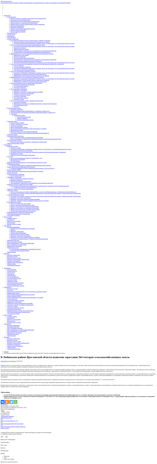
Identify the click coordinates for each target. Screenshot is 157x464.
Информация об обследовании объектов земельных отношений (31, 75)
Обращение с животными (14, 177)
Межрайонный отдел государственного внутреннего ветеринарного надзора (31, 53)
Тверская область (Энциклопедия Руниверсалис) (24, 23)
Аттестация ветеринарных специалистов (18, 214)
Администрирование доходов (22, 95)
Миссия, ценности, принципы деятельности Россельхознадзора (28, 18)
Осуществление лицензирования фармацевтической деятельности (32, 52)
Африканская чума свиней (21, 49)
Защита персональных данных (18, 127)
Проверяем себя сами (13, 240)
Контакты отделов (19, 99)
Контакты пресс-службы (14, 224)
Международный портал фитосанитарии (12, 423)
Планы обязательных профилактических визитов (21, 167)
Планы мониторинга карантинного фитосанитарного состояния (32, 42)
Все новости (4, 404)
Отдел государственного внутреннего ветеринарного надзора (27, 45)
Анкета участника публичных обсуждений (22, 205)
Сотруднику (13, 114)
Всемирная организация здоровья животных (13, 426)
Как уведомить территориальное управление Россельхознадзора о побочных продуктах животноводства (39, 186)
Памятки (12, 230)
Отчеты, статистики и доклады (19, 124)
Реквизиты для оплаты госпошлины (24, 93)
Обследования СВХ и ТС (17, 175)
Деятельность (7, 145)
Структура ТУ (11, 34)
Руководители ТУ (12, 33)
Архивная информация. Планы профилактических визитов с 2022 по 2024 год (32, 168)
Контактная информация (17, 26)
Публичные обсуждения (14, 202)
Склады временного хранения (22, 67)
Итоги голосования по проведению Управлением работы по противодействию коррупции (35, 139)
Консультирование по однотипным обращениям (23, 131)
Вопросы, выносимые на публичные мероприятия (24, 206)
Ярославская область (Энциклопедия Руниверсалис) (25, 21)
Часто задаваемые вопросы (18, 31)
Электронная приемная (13, 265)
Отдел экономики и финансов (18, 89)
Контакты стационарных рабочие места (18, 259)
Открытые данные (12, 134)
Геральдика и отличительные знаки (20, 20)
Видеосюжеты (11, 222)
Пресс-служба (8, 217)
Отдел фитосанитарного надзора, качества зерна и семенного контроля (30, 40)
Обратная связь (11, 252)
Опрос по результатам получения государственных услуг (26, 158)
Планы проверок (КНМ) (17, 123)
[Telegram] (11, 402)
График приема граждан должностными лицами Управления (27, 24)
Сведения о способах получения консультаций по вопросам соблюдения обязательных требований (38, 152)
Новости (13, 361)
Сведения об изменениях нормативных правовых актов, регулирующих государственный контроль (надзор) (44, 43)
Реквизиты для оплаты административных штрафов (28, 92)
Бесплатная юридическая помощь (19, 234)
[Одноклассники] (7, 402)
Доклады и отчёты (15, 147)
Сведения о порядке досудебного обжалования (20, 189)
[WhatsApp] (15, 402)
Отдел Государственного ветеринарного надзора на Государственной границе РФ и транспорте (37, 64)
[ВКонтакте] (3, 402)
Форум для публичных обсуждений (20, 203)
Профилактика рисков (16, 130)
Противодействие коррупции (15, 136)
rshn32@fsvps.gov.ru (6, 418)
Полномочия (10, 36)
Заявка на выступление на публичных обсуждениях (24, 209)
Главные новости (12, 218)
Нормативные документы (14, 246)
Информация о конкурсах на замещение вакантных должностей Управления (35, 103)
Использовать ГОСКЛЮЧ (17, 159)
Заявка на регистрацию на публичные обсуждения (24, 208)
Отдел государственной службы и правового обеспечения (26, 100)
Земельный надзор (6, 361)
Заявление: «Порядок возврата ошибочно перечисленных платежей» (29, 200)
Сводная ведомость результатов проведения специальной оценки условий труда (32, 112)
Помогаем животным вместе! (25, 120)
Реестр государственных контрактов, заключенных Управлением (28, 142)
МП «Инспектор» (15, 161)
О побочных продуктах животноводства (25, 187)
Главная (6, 351)
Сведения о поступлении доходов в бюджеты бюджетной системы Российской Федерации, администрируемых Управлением (45, 193)
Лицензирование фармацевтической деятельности (28, 61)
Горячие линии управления (18, 30)
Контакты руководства (13, 255)
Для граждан (7, 225)
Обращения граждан (13, 247)
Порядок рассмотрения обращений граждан (22, 28)
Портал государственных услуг (9, 420)
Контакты (16, 106)
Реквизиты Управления (17, 27)
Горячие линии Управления (18, 233)
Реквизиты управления (20, 90)
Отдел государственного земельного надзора (22, 71)
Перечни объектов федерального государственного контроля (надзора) (27, 162)
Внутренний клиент (19, 115)
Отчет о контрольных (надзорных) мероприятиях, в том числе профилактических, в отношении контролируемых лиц (43, 192)
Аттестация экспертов (13, 215)
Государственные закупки (21, 86)
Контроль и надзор (12, 146)
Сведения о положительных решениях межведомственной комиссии (29, 133)
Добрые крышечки (22, 118)
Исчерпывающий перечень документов (21, 150)
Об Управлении (11, 17)
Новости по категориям (13, 221)
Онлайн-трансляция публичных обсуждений (23, 211)
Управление (7, 15)
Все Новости (10, 219)
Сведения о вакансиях (20, 87)
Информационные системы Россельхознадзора (20, 212)
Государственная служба (20, 105)
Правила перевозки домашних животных (22, 178)
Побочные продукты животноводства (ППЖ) (20, 184)
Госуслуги (10, 156)
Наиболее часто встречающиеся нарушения (22, 155)
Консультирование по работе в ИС (16, 244)
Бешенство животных (20, 48)
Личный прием (11, 37)
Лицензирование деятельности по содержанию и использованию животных (35, 51)
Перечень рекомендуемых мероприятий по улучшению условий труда (30, 111)
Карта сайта (4, 429)
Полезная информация (13, 227)
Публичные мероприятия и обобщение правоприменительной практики (30, 165)
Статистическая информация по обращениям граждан (25, 249)
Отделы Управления (13, 39)
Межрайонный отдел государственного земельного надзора (27, 77)
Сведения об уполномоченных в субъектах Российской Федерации (29, 239)
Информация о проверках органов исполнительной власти (30, 74)
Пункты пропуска (19, 65)
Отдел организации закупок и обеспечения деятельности (26, 83)
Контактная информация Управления (24, 84)
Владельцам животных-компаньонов (24, 58)
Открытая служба (12, 121)
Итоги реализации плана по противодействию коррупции (26, 137)
